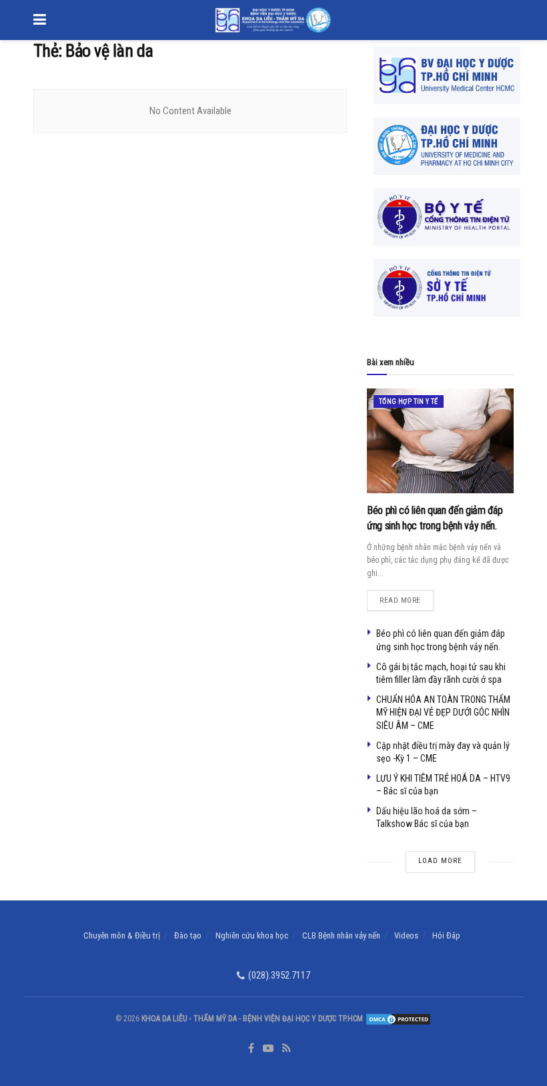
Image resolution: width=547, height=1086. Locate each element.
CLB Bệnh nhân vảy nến (341, 935)
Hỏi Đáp (446, 935)
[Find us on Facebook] (251, 1048)
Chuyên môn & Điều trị (121, 935)
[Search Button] (507, 20)
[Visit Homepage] (273, 20)
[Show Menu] (39, 20)
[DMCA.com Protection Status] (397, 1018)
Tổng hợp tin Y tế (408, 401)
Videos (406, 935)
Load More (440, 860)
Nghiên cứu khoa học (251, 935)
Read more (407, 597)
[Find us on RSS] (286, 1048)
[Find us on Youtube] (268, 1048)
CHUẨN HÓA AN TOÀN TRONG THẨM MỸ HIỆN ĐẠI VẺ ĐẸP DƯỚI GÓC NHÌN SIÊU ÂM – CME (443, 712)
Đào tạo (187, 935)
